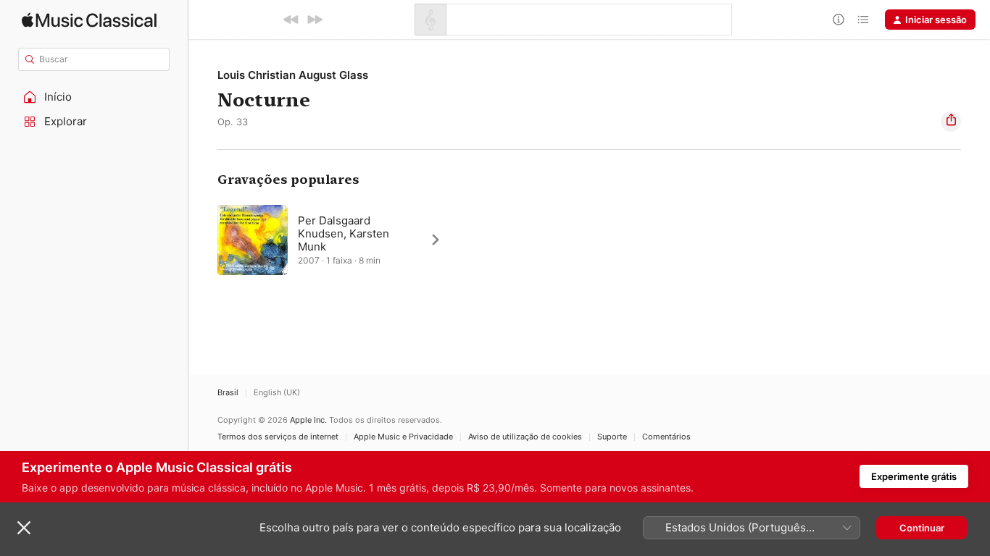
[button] (94, 97)
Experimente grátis (914, 476)
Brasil (227, 393)
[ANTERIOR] (291, 19)
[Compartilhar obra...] (951, 121)
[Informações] (838, 19)
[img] (89, 20)
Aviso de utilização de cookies (525, 437)
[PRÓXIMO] (314, 19)
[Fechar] (23, 527)
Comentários (666, 437)
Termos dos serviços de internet (277, 437)
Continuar (921, 528)
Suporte (612, 437)
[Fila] (863, 19)
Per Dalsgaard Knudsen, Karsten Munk (343, 233)
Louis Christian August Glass (292, 75)
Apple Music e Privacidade (403, 437)
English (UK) (277, 393)
